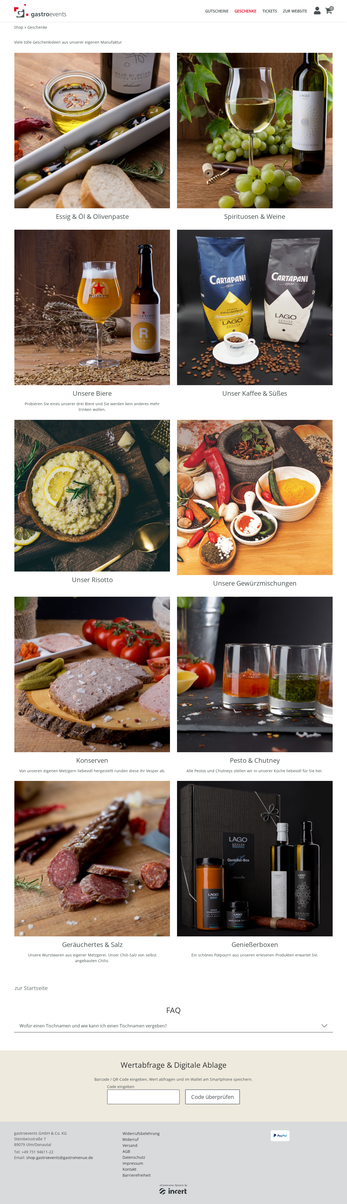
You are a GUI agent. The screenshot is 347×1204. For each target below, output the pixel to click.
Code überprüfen (212, 1097)
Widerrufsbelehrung (141, 1133)
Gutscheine (217, 11)
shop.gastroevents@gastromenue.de (59, 1157)
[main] (173, 566)
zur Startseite (31, 988)
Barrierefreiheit (137, 1175)
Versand (130, 1145)
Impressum (133, 1163)
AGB (126, 1151)
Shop (18, 27)
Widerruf (130, 1139)
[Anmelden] (317, 11)
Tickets (269, 11)
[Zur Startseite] (40, 11)
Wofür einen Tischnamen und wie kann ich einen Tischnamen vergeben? (93, 1026)
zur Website (295, 11)
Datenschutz (134, 1157)
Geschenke (245, 11)
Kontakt (129, 1169)
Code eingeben (120, 1086)
